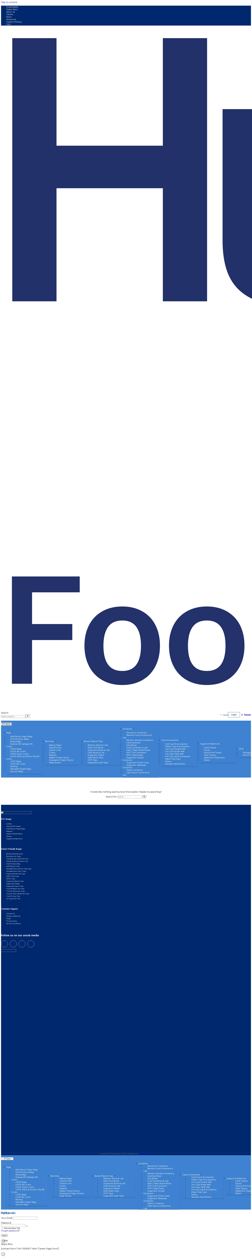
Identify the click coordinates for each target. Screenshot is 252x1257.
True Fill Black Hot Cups (15, 889)
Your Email (6, 1218)
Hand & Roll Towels (13, 826)
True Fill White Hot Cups (15, 891)
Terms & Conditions (13, 923)
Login (234, 715)
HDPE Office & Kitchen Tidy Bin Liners (23, 757)
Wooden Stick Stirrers (175, 764)
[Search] (27, 716)
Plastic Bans (11, 9)
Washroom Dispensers (214, 757)
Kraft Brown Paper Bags (15, 829)
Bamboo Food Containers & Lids (137, 736)
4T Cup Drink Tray (13, 899)
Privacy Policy (11, 921)
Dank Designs (146, 1154)
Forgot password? (10, 1230)
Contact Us (226, 715)
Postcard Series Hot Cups (15, 874)
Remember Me (12, 1228)
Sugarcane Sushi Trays (98, 762)
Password (6, 1223)
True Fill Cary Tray (13, 896)
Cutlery (9, 824)
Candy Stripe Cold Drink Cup (17, 859)
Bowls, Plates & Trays (93, 741)
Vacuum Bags (16, 771)
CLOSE (3, 1241)
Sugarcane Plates (12, 884)
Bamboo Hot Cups (13, 856)
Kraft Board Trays (13, 866)
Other (241, 749)
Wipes (207, 760)
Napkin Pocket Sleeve (14, 834)
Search (4, 713)
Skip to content (9, 2)
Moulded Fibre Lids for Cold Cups (18, 869)
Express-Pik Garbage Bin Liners (19, 745)
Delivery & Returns (13, 916)
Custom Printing (14, 22)
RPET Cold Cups (12, 876)
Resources (11, 19)
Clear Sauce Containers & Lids (135, 773)
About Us (10, 12)
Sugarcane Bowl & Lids (14, 881)
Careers (9, 14)
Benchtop (49, 741)
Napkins (9, 831)
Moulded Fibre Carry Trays (16, 871)
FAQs (8, 918)
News (9, 17)
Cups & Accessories (170, 740)
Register (247, 715)
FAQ (8, 24)
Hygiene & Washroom (210, 744)
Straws (9, 836)
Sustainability (12, 7)
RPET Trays (10, 879)
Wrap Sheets (55, 762)
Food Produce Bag (13, 864)
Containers (127, 729)
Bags (8, 733)
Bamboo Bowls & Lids (14, 854)
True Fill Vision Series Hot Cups (17, 894)
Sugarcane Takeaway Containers (134, 766)
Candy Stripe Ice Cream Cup (17, 861)
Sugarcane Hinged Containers (133, 758)
